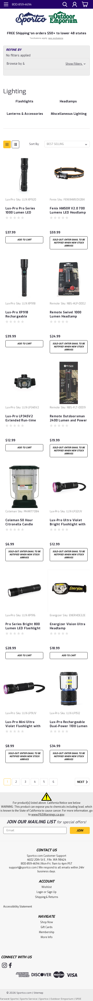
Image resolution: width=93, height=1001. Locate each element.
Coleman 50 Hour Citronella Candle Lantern (19, 522)
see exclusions (55, 38)
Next (81, 782)
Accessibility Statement (17, 906)
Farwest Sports (9, 999)
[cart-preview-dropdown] (84, 4)
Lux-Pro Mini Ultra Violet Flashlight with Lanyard (23, 724)
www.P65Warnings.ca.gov (47, 814)
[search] (65, 5)
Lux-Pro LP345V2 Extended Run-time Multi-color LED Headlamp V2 (20, 418)
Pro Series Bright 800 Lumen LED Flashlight (22, 626)
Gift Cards (47, 927)
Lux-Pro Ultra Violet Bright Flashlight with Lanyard (68, 522)
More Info (47, 937)
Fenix (53, 199)
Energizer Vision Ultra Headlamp (67, 626)
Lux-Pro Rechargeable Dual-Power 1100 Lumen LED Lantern (68, 724)
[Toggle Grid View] (7, 144)
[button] (46, 63)
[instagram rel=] (4, 965)
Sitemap (38, 992)
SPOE (78, 999)
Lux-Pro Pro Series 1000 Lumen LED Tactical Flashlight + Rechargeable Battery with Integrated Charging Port (22, 210)
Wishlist (47, 887)
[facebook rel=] (10, 965)
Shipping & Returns (46, 897)
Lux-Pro (10, 199)
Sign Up (51, 892)
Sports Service (28, 999)
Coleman (11, 511)
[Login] (74, 5)
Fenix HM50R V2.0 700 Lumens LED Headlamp (68, 210)
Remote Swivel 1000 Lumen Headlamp (66, 314)
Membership (46, 932)
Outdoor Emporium (61, 999)
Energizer (56, 615)
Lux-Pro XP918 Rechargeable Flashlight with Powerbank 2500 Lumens (18, 314)
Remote (55, 303)
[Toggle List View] (15, 144)
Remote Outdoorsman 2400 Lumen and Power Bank (68, 418)
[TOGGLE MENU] (6, 5)
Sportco (43, 999)
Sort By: (34, 144)
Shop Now (46, 922)
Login (40, 892)
